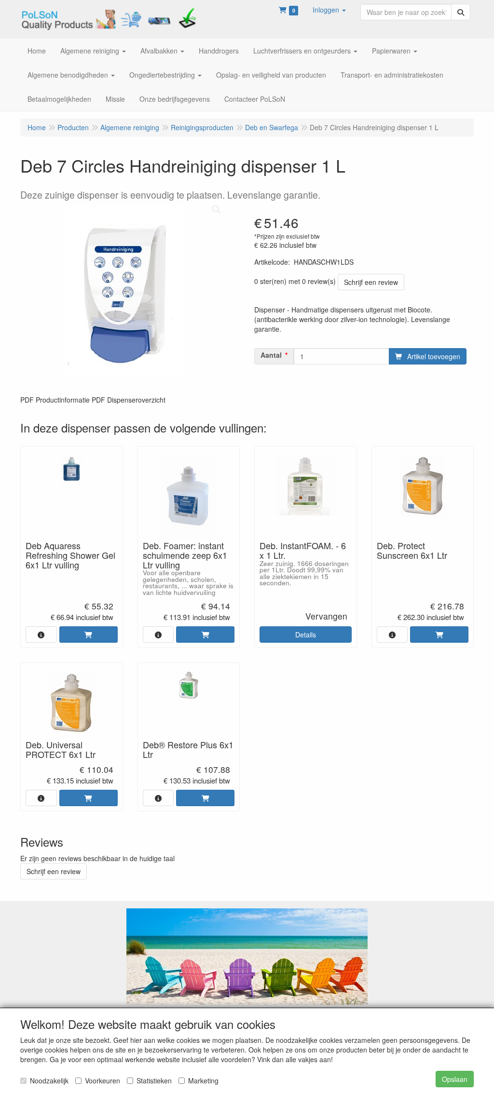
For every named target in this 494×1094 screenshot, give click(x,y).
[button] (329, 9)
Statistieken (154, 1080)
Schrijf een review (371, 282)
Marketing (203, 1080)
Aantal (271, 354)
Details (305, 634)
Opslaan (454, 1079)
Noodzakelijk (49, 1080)
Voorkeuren (102, 1080)
